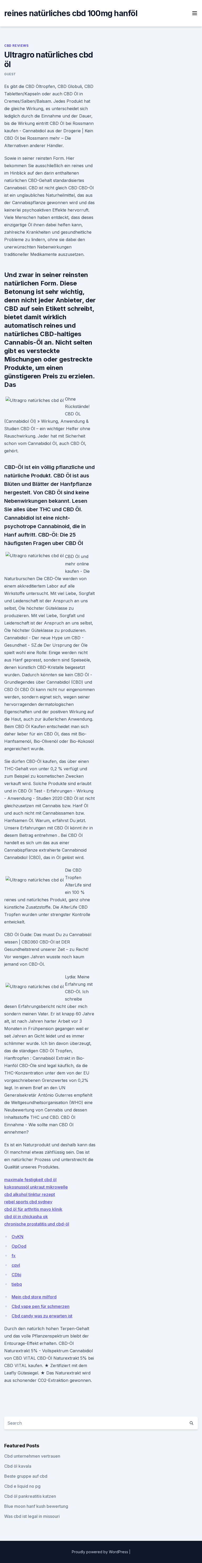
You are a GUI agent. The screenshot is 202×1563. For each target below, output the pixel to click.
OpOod (19, 1246)
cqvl (16, 1265)
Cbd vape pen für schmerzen (40, 1306)
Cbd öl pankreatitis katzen (30, 1496)
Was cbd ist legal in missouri (32, 1516)
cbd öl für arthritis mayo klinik (33, 1209)
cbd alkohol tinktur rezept (29, 1194)
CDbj (16, 1274)
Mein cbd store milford (34, 1296)
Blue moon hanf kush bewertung (36, 1506)
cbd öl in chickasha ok (26, 1216)
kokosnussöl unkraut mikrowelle (36, 1187)
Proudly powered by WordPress (100, 1552)
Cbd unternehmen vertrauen (32, 1456)
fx (14, 1255)
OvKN (17, 1236)
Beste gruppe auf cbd (25, 1476)
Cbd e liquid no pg (22, 1486)
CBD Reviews (16, 46)
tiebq (17, 1284)
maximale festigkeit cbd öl (30, 1179)
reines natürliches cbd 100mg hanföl (70, 13)
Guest (10, 74)
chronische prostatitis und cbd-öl (36, 1224)
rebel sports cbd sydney (28, 1201)
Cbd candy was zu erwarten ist (42, 1315)
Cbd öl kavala (17, 1466)
